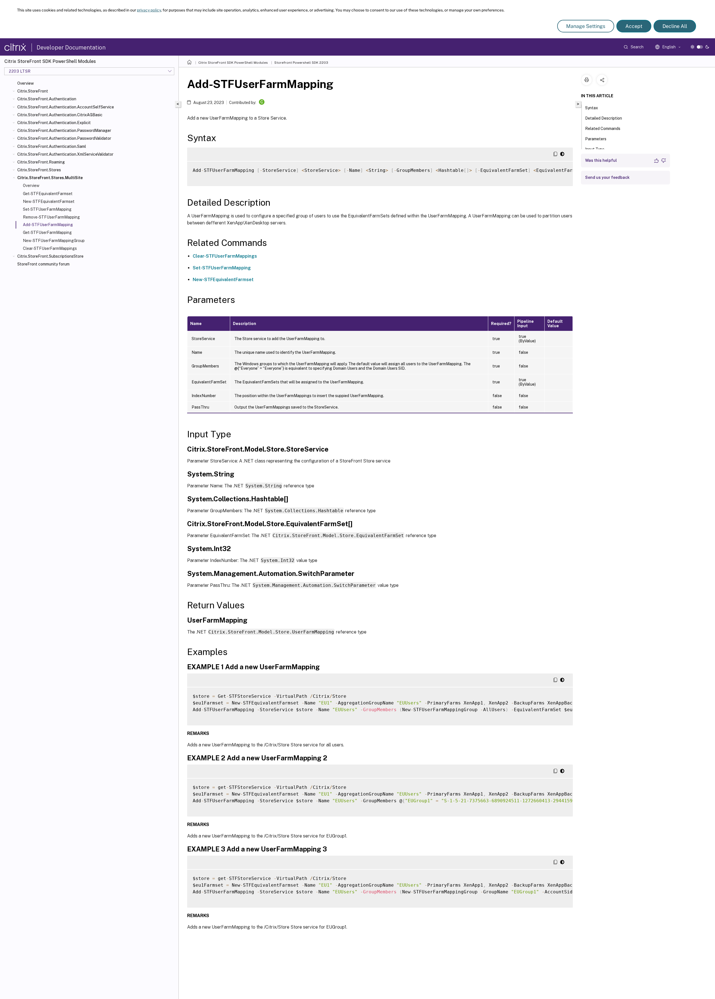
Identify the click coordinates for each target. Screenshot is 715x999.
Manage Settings (585, 26)
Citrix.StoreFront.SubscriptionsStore (50, 256)
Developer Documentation (71, 47)
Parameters (595, 139)
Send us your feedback (607, 177)
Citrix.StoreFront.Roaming (41, 162)
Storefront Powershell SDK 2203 (301, 63)
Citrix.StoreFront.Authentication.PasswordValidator (64, 138)
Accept (633, 26)
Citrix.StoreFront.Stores (39, 170)
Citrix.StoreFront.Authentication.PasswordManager (64, 130)
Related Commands (602, 128)
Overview (25, 83)
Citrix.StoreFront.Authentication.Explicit (54, 122)
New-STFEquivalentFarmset (48, 201)
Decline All (674, 26)
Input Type (594, 149)
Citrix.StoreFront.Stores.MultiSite (50, 177)
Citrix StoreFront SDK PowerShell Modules (233, 63)
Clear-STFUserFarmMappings (50, 248)
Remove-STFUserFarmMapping (51, 217)
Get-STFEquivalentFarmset (47, 193)
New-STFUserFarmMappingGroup (54, 240)
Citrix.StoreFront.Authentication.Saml (51, 146)
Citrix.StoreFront (32, 91)
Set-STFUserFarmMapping (47, 209)
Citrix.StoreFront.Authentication (46, 99)
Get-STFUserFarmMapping (47, 232)
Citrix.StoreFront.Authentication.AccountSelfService (65, 107)
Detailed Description (603, 118)
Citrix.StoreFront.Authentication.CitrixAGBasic (60, 115)
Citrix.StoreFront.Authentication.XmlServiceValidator (65, 154)
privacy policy (149, 10)
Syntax (591, 108)
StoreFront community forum (43, 264)
